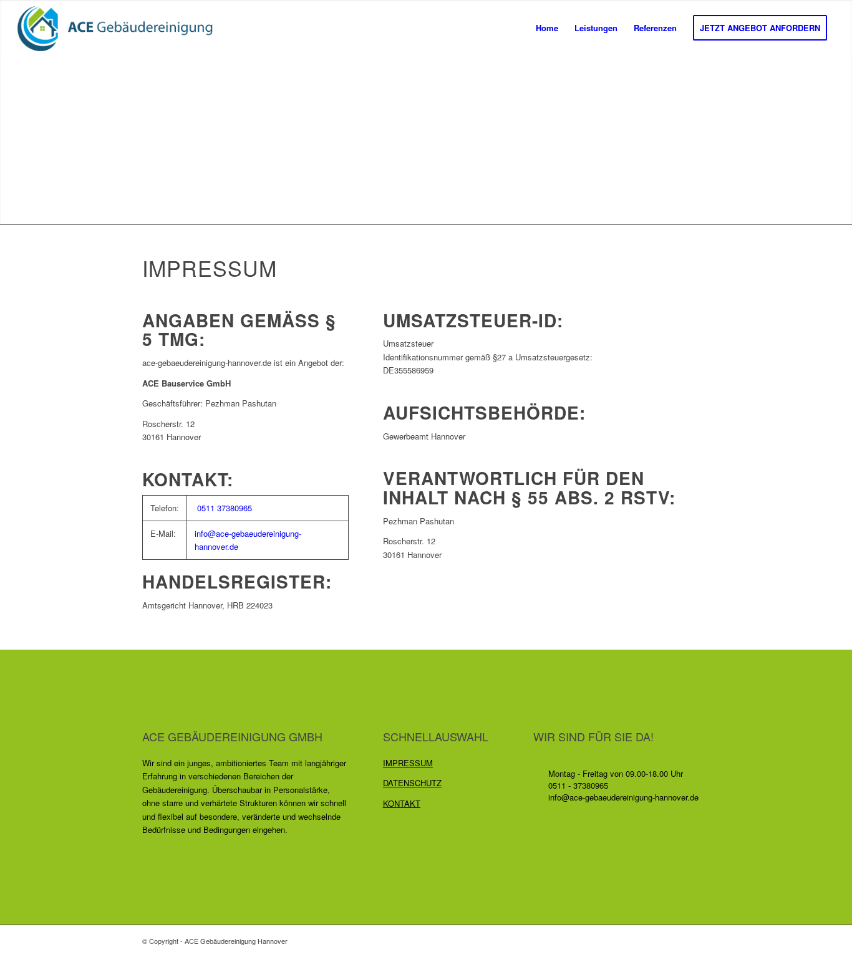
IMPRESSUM (408, 763)
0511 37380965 (224, 508)
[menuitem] (547, 28)
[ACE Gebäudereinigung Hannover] (121, 28)
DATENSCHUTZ (412, 783)
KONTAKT (401, 803)
